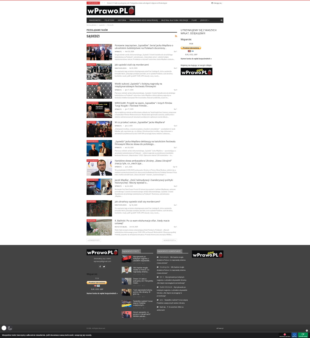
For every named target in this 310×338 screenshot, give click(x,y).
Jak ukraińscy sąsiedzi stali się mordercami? (137, 201)
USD (191, 54)
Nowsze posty (169, 240)
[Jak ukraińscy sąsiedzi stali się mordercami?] (99, 208)
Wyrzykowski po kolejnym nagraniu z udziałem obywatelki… (142, 258)
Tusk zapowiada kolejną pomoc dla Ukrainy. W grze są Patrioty (130, 3)
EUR (186, 54)
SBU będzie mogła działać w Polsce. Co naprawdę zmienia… (141, 269)
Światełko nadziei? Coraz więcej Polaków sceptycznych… (143, 303)
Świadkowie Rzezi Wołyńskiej (144, 20)
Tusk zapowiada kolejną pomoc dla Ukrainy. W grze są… (142, 292)
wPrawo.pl (220, 328)
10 (176, 167)
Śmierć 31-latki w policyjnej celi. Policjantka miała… (143, 281)
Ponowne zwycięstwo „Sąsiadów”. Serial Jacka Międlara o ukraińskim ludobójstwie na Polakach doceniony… (144, 46)
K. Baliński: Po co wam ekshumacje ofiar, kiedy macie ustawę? (142, 222)
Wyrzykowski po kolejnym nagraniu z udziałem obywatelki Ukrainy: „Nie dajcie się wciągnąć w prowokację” (172, 280)
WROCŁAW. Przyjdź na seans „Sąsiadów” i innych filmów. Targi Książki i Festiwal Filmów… (143, 104)
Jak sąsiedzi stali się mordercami (132, 64)
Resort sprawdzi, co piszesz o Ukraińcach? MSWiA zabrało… (141, 314)
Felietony (109, 20)
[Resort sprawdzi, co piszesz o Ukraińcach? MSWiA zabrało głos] (126, 314)
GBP (195, 54)
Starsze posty (94, 240)
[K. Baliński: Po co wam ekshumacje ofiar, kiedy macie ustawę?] (99, 227)
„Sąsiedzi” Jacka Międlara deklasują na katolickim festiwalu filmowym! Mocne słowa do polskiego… (145, 143)
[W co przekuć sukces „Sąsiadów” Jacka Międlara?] (99, 129)
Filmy (194, 20)
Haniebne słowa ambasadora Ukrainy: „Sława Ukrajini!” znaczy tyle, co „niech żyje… (143, 162)
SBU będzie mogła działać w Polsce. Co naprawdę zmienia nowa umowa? (171, 260)
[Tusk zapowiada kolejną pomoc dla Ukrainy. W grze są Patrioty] (126, 292)
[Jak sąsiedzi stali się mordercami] (99, 71)
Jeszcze (204, 20)
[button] (7, 328)
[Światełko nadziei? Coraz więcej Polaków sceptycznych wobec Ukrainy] (126, 303)
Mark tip (163, 307)
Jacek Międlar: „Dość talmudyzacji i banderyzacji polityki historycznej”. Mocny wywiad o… (144, 181)
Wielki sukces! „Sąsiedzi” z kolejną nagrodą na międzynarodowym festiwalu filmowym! (138, 85)
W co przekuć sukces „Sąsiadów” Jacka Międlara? (140, 122)
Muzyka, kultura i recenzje (174, 20)
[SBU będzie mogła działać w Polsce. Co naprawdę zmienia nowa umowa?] (126, 270)
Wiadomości (95, 20)
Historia (122, 20)
